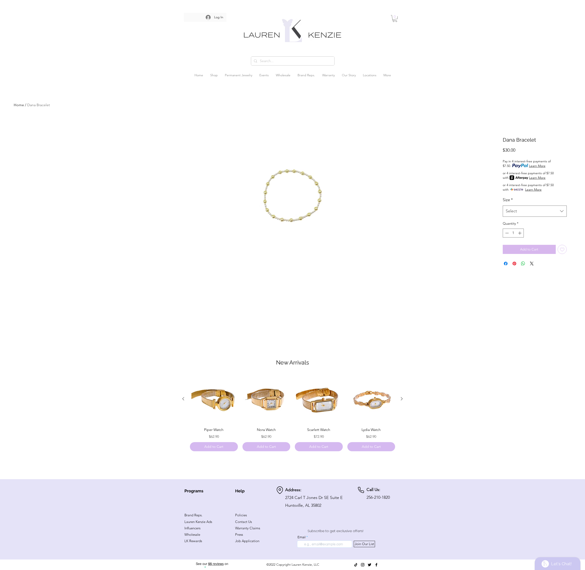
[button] (395, 18)
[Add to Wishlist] (562, 249)
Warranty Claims (247, 528)
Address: (293, 489)
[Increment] (520, 233)
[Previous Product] (183, 398)
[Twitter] (369, 564)
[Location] (279, 490)
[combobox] (535, 211)
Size (508, 199)
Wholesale (192, 534)
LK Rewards (193, 541)
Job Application (247, 541)
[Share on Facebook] (505, 263)
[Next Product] (401, 398)
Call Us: (373, 489)
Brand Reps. (193, 515)
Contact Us (243, 522)
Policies (241, 515)
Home (19, 105)
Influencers (192, 528)
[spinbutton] (513, 233)
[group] (292, 413)
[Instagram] (362, 564)
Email (302, 537)
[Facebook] (376, 564)
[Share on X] (531, 263)
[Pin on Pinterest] (514, 263)
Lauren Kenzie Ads (198, 522)
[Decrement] (506, 233)
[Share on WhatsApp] (523, 263)
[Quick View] (214, 399)
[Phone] (361, 490)
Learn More (537, 166)
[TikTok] (356, 564)
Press (239, 534)
